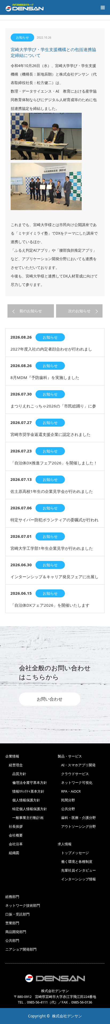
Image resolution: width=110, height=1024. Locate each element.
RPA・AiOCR (69, 791)
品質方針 (15, 773)
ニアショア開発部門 (21, 949)
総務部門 (12, 896)
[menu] (102, 7)
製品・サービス (70, 756)
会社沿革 (14, 844)
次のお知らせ (79, 310)
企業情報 (12, 756)
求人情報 (65, 844)
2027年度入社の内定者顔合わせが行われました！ (51, 351)
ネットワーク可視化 (75, 782)
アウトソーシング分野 (77, 826)
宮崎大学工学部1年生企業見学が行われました (51, 548)
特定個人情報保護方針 (26, 808)
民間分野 (66, 800)
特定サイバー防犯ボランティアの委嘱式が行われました (54, 522)
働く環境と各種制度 (75, 861)
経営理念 (14, 765)
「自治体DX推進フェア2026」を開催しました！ (53, 462)
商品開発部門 (15, 931)
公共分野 (66, 808)
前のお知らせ (30, 310)
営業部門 (12, 923)
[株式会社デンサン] (25, 7)
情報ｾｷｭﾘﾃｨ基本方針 (24, 791)
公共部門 (12, 940)
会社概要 (14, 835)
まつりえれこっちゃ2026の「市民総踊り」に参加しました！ (53, 408)
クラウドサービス (73, 773)
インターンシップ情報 (77, 879)
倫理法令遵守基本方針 (26, 782)
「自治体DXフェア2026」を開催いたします (49, 605)
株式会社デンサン (67, 1015)
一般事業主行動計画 (24, 817)
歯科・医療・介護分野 (77, 817)
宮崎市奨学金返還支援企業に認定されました (50, 434)
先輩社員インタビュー (77, 870)
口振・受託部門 (17, 914)
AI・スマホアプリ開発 (77, 765)
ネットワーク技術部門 (22, 905)
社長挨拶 (14, 826)
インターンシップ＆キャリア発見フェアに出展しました (54, 579)
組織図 (12, 852)
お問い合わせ (49, 699)
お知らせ (22, 37)
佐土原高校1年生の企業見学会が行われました (51, 491)
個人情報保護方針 (22, 800)
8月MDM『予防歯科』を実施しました (44, 377)
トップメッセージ (73, 852)
